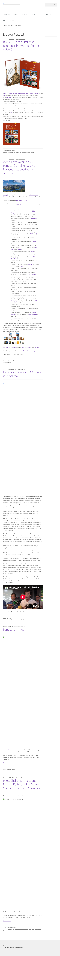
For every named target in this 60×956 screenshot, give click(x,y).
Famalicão (10, 620)
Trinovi (22, 620)
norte (28, 152)
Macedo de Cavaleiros (23, 929)
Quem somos (6, 14)
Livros (9, 150)
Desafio (10, 927)
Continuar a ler (7, 763)
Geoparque (15, 929)
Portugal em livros (13, 629)
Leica (14, 620)
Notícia (13, 150)
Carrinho (12, 20)
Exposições (25, 14)
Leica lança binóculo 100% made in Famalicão (22, 374)
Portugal (32, 152)
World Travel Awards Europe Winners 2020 (32, 351)
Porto (39, 929)
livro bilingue (9, 97)
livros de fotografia (26, 347)
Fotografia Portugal (20, 39)
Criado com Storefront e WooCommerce (13, 947)
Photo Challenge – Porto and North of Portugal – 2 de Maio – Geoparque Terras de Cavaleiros (21, 784)
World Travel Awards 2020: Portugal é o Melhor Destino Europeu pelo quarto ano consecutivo (19, 167)
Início (5, 25)
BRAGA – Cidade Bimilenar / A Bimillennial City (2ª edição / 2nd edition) (21, 45)
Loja (4, 20)
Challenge (10, 929)
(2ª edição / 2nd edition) (21, 93)
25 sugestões (6, 750)
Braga (17, 152)
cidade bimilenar (23, 152)
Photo (36, 929)
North (33, 929)
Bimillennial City (11, 152)
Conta (15, 14)
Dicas (33, 14)
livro (4, 95)
